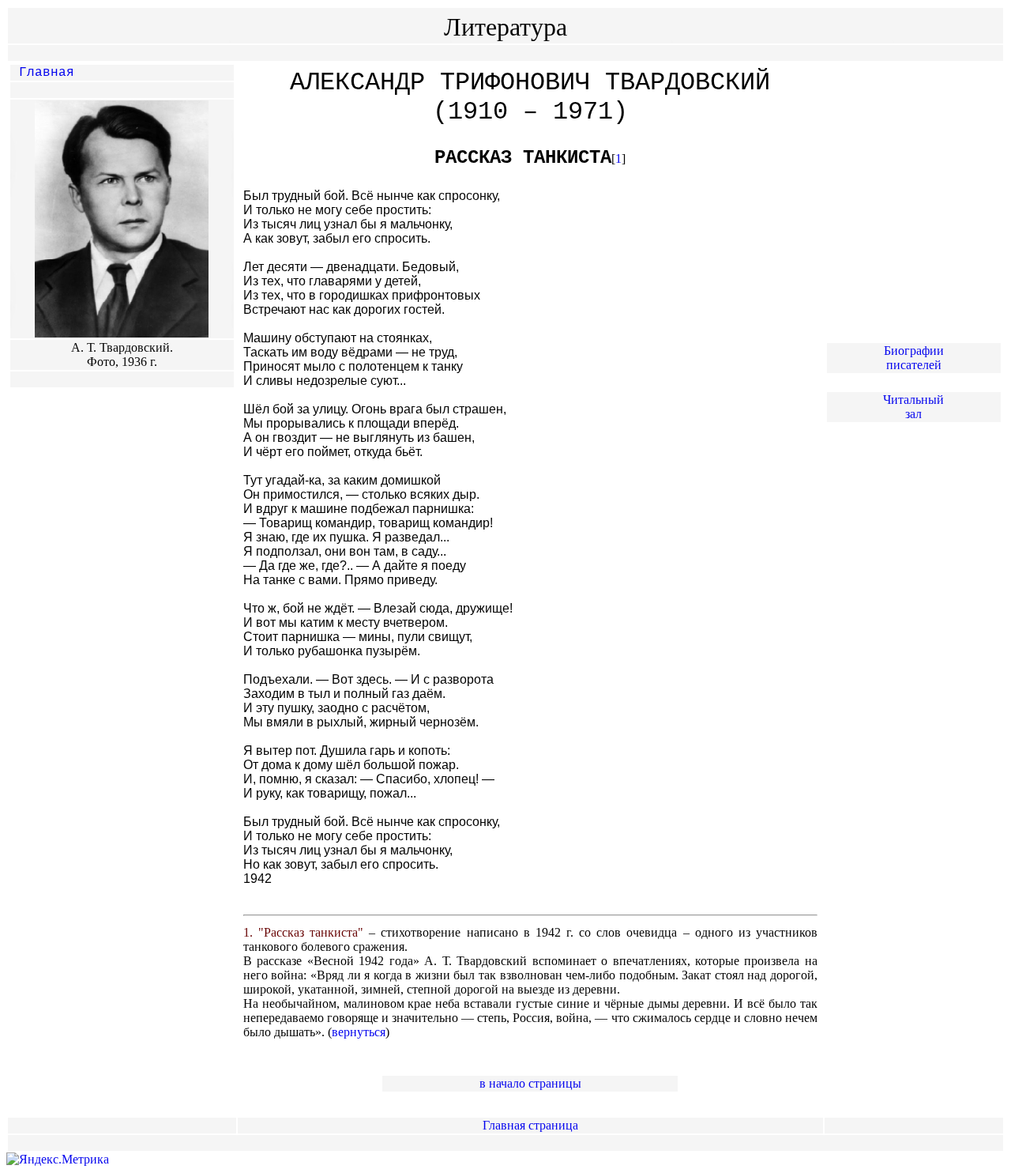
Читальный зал (913, 407)
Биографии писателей (914, 358)
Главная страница (530, 1125)
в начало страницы (530, 1083)
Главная (46, 73)
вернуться (358, 1032)
